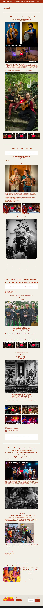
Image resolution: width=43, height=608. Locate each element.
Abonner (37, 600)
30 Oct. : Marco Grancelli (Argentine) (21, 17)
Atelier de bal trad (21, 563)
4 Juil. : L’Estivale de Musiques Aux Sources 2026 (21, 279)
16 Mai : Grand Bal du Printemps (21, 149)
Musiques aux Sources (7, 1)
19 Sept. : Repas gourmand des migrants (22, 448)
